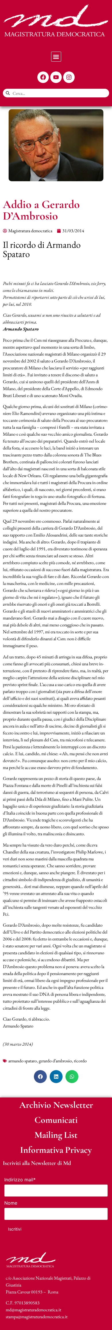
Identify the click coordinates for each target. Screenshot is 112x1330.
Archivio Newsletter (56, 1104)
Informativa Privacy (56, 1149)
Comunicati (56, 1119)
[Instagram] (69, 77)
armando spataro (22, 1061)
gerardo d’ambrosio (55, 1061)
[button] (56, 57)
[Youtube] (56, 77)
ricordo (80, 1061)
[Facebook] (43, 77)
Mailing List (56, 1134)
